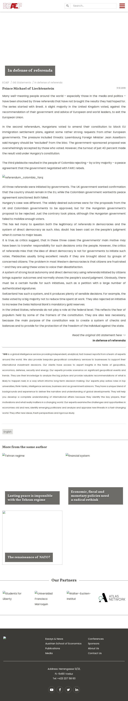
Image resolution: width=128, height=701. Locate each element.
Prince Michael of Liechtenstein (28, 88)
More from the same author (24, 447)
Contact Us (95, 653)
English (8, 431)
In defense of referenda (109, 340)
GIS (5, 354)
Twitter (68, 689)
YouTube (51, 689)
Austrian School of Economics (63, 643)
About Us (93, 648)
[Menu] (122, 6)
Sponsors (93, 643)
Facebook (59, 689)
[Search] (67, 6)
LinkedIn (76, 689)
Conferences (96, 639)
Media (49, 653)
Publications (52, 648)
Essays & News (54, 639)
